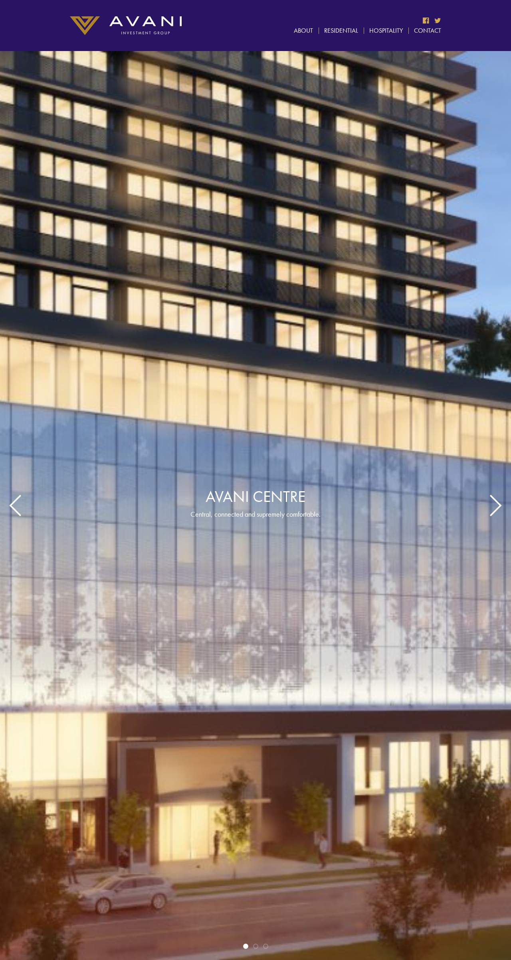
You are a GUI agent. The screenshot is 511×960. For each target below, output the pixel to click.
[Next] (493, 505)
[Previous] (18, 505)
